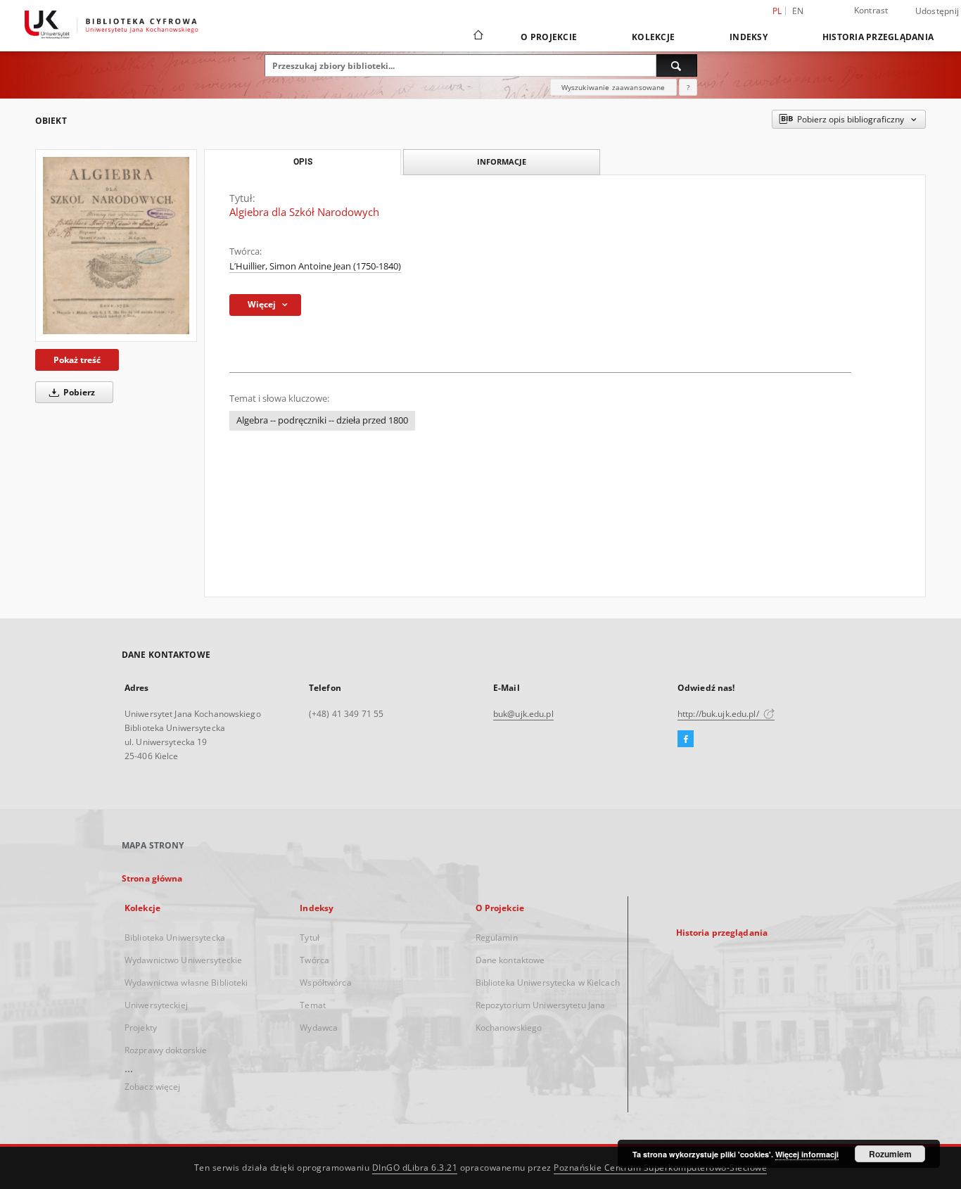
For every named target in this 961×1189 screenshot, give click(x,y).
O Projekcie (549, 37)
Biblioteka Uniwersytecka (175, 937)
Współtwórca (325, 982)
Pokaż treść (77, 360)
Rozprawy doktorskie (166, 1050)
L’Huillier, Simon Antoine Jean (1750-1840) (315, 266)
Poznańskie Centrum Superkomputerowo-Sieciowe (660, 1168)
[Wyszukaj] (676, 65)
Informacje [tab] (501, 161)
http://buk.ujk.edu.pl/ (719, 714)
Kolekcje (653, 37)
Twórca (314, 960)
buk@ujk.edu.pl (523, 714)
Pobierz (78, 392)
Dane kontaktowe (510, 960)
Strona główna (152, 878)
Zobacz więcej (153, 1087)
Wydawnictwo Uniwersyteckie (183, 960)
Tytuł (309, 937)
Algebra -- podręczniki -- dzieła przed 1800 (322, 420)
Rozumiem (890, 1153)
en (798, 10)
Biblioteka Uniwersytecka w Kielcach (548, 982)
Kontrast (871, 10)
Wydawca (319, 1028)
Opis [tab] (302, 162)
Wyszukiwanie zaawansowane (613, 87)
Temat (313, 1005)
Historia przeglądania (878, 37)
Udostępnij (937, 11)
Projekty (141, 1028)
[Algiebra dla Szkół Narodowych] (116, 245)
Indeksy (749, 37)
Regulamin (497, 937)
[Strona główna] (477, 36)
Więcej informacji (807, 1154)
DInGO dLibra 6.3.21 (415, 1168)
